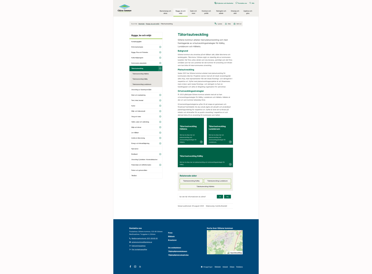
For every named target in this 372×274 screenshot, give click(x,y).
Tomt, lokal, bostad (137, 100)
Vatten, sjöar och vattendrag (140, 122)
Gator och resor (193, 12)
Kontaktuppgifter (136, 41)
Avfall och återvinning (138, 138)
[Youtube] (140, 266)
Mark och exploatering (138, 95)
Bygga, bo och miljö (181, 12)
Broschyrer (172, 240)
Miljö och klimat (136, 127)
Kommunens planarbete (138, 63)
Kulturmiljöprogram (137, 57)
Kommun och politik (206, 12)
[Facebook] (130, 266)
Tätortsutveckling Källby (140, 79)
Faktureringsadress (139, 246)
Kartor (133, 106)
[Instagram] (135, 266)
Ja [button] (220, 196)
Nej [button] (227, 196)
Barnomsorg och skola (165, 12)
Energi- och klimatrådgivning (140, 143)
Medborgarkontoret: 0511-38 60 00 (145, 238)
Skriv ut (238, 24)
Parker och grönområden (139, 170)
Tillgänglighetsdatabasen (177, 251)
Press (170, 233)
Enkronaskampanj (137, 47)
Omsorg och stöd (235, 12)
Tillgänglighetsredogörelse (178, 255)
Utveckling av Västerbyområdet (141, 89)
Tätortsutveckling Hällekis (141, 74)
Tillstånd (133, 175)
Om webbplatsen (174, 248)
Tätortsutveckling (137, 68)
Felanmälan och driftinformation (141, 165)
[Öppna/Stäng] (160, 47)
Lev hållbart (135, 132)
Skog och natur (136, 116)
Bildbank (171, 236)
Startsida (141, 24)
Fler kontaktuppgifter (139, 249)
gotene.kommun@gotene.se (142, 242)
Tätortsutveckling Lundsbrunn (142, 84)
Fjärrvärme (134, 149)
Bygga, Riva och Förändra (139, 52)
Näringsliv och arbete (221, 12)
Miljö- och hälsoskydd (138, 111)
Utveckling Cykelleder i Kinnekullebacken (144, 159)
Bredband (134, 154)
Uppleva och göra (247, 12)
